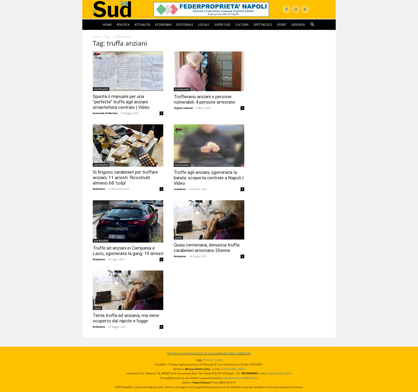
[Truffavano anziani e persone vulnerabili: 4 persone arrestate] (209, 71)
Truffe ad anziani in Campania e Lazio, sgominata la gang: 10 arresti (128, 250)
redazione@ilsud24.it (279, 373)
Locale (178, 237)
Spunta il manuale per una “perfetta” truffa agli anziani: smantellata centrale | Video (121, 102)
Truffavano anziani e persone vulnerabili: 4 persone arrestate (204, 99)
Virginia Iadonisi (183, 108)
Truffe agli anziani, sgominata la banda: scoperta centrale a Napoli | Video (209, 178)
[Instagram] (296, 9)
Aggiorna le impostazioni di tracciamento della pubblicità (209, 353)
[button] (312, 24)
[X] (305, 9)
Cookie (218, 360)
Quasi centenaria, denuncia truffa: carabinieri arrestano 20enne (207, 247)
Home (96, 36)
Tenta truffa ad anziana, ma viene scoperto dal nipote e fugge (126, 318)
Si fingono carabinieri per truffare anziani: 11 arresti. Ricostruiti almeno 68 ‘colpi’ (125, 177)
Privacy (207, 360)
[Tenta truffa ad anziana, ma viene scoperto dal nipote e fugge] (128, 290)
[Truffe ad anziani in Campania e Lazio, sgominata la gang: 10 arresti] (128, 221)
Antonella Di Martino (105, 113)
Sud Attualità (101, 89)
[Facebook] (286, 9)
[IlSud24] (118, 9)
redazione (180, 189)
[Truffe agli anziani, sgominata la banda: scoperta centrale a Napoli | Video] (209, 145)
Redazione (99, 188)
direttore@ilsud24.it (233, 369)
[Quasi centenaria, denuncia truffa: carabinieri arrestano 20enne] (209, 220)
